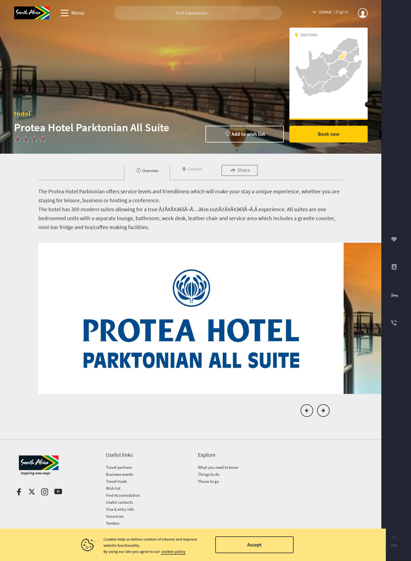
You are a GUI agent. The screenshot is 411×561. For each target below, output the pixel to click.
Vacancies (115, 516)
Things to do (208, 474)
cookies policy (173, 551)
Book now (328, 134)
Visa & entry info (120, 509)
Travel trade (116, 481)
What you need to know (218, 467)
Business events (119, 474)
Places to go (208, 481)
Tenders (112, 523)
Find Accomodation (123, 495)
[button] (307, 410)
